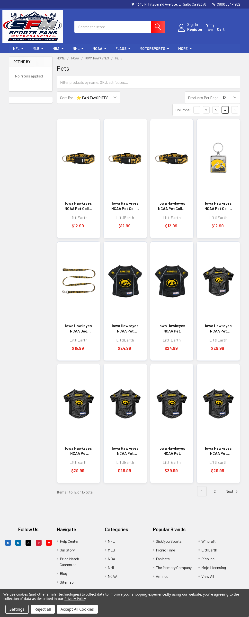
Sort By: (66, 97)
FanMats (163, 558)
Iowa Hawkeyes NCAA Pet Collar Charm (218, 206)
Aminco (162, 576)
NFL (16, 48)
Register (195, 29)
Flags (121, 48)
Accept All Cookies (77, 609)
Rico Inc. (208, 558)
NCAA (97, 48)
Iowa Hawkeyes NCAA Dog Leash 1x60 (78, 328)
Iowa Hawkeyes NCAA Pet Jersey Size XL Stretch (78, 451)
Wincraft (208, 541)
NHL (76, 48)
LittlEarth (209, 550)
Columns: (183, 109)
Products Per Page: (204, 97)
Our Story (67, 550)
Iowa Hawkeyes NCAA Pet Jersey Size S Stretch (125, 451)
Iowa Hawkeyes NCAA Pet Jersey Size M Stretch (172, 451)
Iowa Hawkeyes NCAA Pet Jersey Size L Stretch (218, 451)
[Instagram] (18, 543)
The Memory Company (174, 567)
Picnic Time (165, 550)
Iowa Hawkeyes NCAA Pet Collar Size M (125, 206)
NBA (56, 48)
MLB (36, 48)
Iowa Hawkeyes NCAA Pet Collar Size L (172, 206)
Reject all (43, 609)
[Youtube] (49, 543)
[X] (28, 543)
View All (207, 576)
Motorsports (152, 48)
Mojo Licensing (213, 567)
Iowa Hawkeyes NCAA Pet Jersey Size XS (125, 328)
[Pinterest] (39, 543)
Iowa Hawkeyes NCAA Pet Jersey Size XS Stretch (218, 328)
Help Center (69, 541)
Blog (63, 573)
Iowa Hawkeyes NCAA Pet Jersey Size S (172, 328)
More (183, 48)
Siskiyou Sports (169, 541)
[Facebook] (8, 543)
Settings (17, 609)
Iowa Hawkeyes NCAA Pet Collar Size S (78, 206)
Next (229, 491)
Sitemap (67, 582)
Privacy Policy (75, 598)
